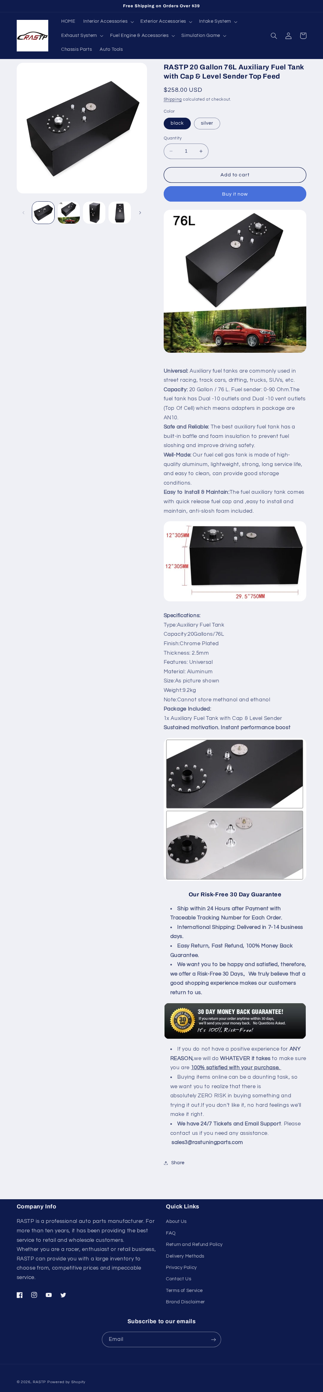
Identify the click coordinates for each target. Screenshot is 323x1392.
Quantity (173, 138)
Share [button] (178, 1162)
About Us (176, 1221)
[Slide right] (140, 213)
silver (207, 123)
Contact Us (178, 1279)
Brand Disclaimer (185, 1302)
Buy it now (235, 194)
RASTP (39, 1382)
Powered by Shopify (66, 1382)
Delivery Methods (185, 1256)
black (177, 123)
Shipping (173, 99)
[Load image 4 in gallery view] (120, 213)
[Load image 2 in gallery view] (69, 213)
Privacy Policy (181, 1267)
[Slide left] (24, 213)
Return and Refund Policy (194, 1244)
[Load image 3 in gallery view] (94, 213)
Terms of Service (184, 1290)
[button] (108, 22)
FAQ (171, 1233)
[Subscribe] (213, 1339)
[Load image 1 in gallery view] (43, 213)
